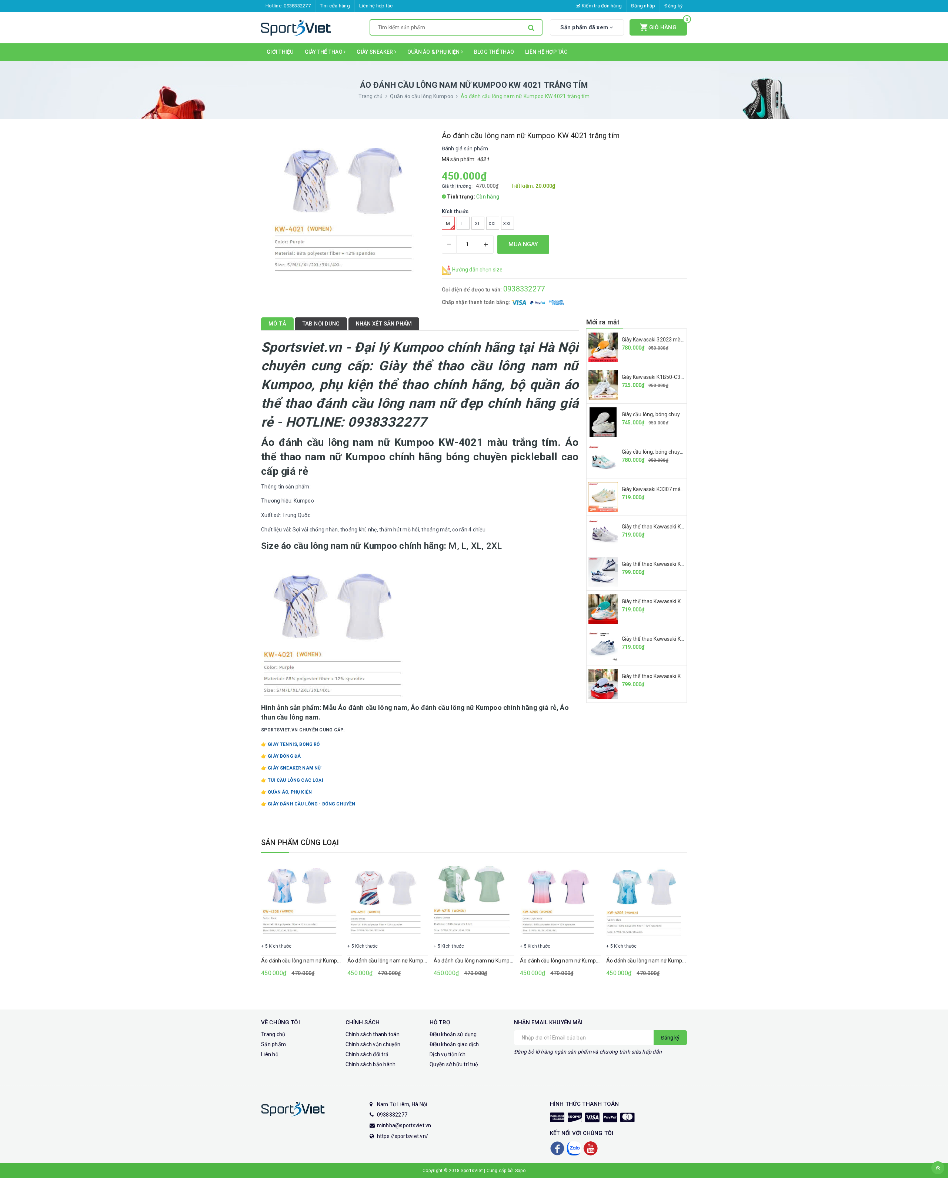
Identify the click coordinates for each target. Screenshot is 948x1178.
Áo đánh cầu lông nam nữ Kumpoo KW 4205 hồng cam (584, 961)
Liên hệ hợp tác (376, 6)
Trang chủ (273, 1034)
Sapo (520, 1170)
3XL (507, 223)
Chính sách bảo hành (371, 1064)
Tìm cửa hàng (335, 6)
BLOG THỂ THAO (494, 52)
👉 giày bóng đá (281, 756)
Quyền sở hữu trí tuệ (454, 1064)
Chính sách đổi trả (367, 1054)
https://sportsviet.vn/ (402, 1136)
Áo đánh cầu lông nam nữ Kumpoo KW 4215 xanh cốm (498, 961)
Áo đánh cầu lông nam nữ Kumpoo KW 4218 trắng (406, 961)
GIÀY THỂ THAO (324, 52)
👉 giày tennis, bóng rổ (290, 744)
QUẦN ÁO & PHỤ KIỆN (434, 52)
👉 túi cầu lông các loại (292, 780)
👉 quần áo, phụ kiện (286, 792)
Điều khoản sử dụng (453, 1034)
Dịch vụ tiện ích (447, 1054)
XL (478, 223)
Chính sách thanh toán (373, 1034)
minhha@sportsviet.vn (404, 1125)
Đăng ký (673, 6)
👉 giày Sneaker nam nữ (291, 768)
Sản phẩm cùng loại (300, 842)
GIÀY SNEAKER (375, 52)
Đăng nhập (643, 6)
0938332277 (297, 6)
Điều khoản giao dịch (454, 1044)
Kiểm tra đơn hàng (601, 6)
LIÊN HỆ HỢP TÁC (546, 52)
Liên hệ (269, 1054)
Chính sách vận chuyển (373, 1044)
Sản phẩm (273, 1044)
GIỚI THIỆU (280, 52)
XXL (492, 223)
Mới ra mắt (603, 322)
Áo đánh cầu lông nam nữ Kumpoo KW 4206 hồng (319, 961)
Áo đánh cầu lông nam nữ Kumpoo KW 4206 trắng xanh (671, 961)
